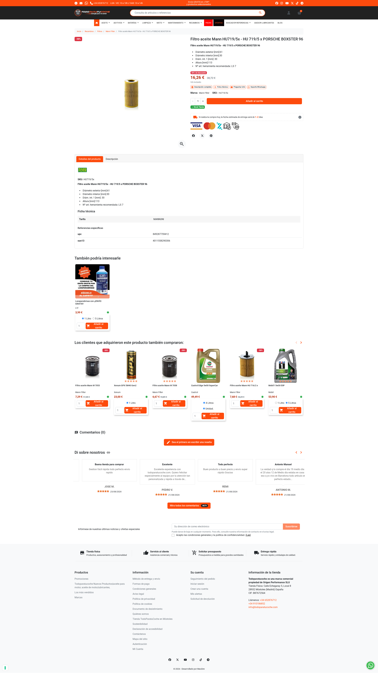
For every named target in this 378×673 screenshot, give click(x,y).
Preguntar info (237, 87)
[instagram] (281, 3)
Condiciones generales (144, 588)
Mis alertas (196, 593)
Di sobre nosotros (92, 452)
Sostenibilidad (140, 624)
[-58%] (92, 365)
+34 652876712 (268, 600)
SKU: (215, 92)
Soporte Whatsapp (258, 87)
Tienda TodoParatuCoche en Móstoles (152, 619)
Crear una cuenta (199, 588)
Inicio (79, 31)
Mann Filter (110, 31)
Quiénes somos (141, 614)
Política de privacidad (144, 599)
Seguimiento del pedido (202, 578)
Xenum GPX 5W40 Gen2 (125, 385)
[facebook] (276, 3)
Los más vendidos (84, 592)
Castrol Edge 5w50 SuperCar (204, 385)
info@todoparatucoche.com (263, 607)
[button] (299, 13)
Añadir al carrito (254, 101)
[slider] (96, 491)
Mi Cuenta (138, 649)
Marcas (78, 597)
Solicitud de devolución (202, 599)
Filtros (99, 31)
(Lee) (248, 535)
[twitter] (292, 3)
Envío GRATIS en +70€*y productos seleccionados (198, 3)
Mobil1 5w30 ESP (276, 385)
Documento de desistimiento (147, 609)
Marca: (194, 92)
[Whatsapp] (86, 3)
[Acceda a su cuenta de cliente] (288, 13)
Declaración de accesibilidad (147, 629)
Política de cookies (142, 604)
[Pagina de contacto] (76, 3)
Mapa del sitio (140, 639)
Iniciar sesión (197, 583)
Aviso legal (138, 593)
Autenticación (140, 644)
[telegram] (302, 3)
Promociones (81, 578)
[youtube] (287, 3)
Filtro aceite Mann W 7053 (87, 385)
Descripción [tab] (112, 159)
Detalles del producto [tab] (90, 159)
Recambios (89, 31)
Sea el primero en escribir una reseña (189, 442)
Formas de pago (141, 583)
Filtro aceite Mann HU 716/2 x (244, 385)
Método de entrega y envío (146, 578)
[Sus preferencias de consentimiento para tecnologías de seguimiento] (5, 668)
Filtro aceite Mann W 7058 (165, 385)
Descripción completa (201, 87)
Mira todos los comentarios (188, 505)
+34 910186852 (257, 603)
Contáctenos (139, 634)
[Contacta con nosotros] (81, 3)
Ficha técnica (221, 87)
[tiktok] (297, 3)
